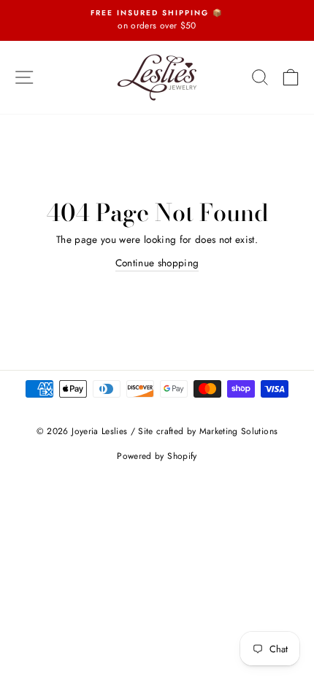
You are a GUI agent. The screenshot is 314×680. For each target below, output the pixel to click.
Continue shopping (157, 262)
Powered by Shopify (156, 456)
